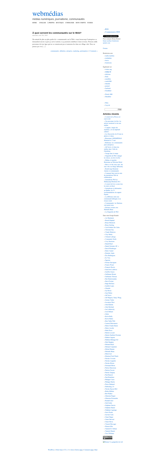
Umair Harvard (109, 419)
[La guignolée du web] (113, 442)
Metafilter (108, 97)
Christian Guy (109, 230)
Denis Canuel (109, 251)
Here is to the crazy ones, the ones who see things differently (113, 165)
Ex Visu (107, 258)
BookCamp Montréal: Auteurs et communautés (111, 170)
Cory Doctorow (110, 241)
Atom (72, 450)
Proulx (111, 412)
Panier (90, 23)
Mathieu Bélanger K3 (111, 340)
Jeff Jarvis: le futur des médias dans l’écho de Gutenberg (111, 149)
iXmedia (107, 288)
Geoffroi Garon (109, 272)
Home (34, 23)
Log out (107, 105)
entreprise (69, 51)
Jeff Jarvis (108, 295)
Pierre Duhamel (110, 384)
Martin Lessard (110, 333)
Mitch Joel (108, 354)
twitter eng (108, 69)
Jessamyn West (110, 302)
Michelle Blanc (109, 351)
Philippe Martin (110, 382)
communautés (55, 51)
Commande (69, 23)
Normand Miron (110, 365)
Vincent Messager (110, 424)
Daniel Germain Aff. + (112, 246)
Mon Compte (81, 23)
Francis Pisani (109, 265)
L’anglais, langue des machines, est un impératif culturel (112, 130)
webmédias (47, 13)
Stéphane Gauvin (110, 405)
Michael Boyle (109, 344)
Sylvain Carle (109, 415)
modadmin (108, 58)
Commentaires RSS (112, 32)
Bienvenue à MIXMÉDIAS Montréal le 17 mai (113, 139)
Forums (105, 48)
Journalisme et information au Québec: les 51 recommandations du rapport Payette (112, 191)
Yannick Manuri (110, 431)
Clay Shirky (108, 234)
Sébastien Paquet (110, 396)
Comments (88, 450)
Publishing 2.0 (109, 387)
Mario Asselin (109, 328)
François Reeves (110, 267)
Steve (106, 412)
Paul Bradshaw (109, 377)
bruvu (107, 60)
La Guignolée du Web (111, 212)
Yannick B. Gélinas (111, 429)
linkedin (107, 84)
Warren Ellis (109, 426)
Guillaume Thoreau (111, 276)
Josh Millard (109, 312)
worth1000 (108, 81)
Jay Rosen (108, 291)
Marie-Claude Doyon (111, 326)
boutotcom (108, 63)
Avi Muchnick (109, 218)
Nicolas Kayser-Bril (111, 389)
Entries (78, 450)
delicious (108, 74)
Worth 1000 (108, 94)
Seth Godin (108, 403)
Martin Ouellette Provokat (113, 335)
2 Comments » (93, 51)
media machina (109, 56)
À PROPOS (50, 23)
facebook (108, 88)
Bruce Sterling (109, 225)
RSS (107, 29)
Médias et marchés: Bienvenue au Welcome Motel (113, 161)
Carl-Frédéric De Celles (112, 227)
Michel (107, 349)
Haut (96, 450)
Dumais (112, 349)
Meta (106, 103)
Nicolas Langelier (110, 361)
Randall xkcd (109, 401)
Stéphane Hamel (110, 408)
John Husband (109, 307)
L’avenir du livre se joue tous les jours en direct (113, 185)
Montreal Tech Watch (111, 356)
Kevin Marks (109, 319)
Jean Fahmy (108, 293)
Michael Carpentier (111, 347)
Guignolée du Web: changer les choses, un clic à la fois (113, 157)
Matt (106, 342)
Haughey (111, 342)
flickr (106, 77)
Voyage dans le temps (111, 153)
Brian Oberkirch (110, 223)
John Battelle (109, 305)
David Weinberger (110, 248)
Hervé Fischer (109, 281)
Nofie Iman (59, 450)
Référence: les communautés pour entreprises (113, 144)
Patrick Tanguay (110, 372)
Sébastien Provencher (111, 398)
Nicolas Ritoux (109, 363)
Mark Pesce (108, 330)
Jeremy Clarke (109, 300)
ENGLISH (42, 23)
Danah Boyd (109, 244)
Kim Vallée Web (110, 321)
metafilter (108, 79)
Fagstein (107, 260)
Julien (107, 314)
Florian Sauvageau (110, 262)
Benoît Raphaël (110, 220)
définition (62, 51)
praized (107, 86)
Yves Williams (109, 433)
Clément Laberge (110, 237)
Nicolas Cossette (110, 358)
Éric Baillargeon (110, 255)
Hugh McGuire (109, 284)
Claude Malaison (110, 232)
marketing (76, 51)
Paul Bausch (109, 375)
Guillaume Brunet (110, 274)
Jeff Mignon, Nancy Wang (113, 298)
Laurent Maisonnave (111, 323)
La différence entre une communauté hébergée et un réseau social (112, 199)
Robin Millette (109, 391)
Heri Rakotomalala (111, 279)
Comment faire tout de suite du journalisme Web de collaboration (113, 175)
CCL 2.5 (66, 450)
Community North (110, 239)
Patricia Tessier (110, 370)
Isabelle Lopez (109, 286)
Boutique (60, 23)
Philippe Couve (109, 379)
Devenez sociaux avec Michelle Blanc (111, 208)
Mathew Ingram (110, 337)
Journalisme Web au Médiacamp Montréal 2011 (112, 181)
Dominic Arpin (109, 253)
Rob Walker (108, 394)
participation (84, 51)
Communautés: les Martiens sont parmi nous (113, 204)
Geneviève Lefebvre (111, 269)
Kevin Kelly (108, 316)
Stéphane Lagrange (111, 410)
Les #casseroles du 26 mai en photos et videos (113, 135)
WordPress (51, 450)
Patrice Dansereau (110, 368)
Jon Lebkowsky (110, 309)
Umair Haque (109, 417)
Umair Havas (109, 422)
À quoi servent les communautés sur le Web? (56, 33)
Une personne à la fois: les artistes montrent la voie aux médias (112, 123)
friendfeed (108, 91)
